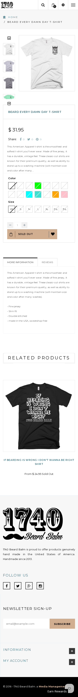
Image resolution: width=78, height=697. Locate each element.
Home (13, 17)
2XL (56, 209)
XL (47, 209)
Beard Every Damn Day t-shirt (35, 112)
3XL (64, 209)
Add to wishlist (53, 234)
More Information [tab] (20, 262)
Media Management (53, 686)
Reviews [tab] (47, 262)
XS (11, 209)
